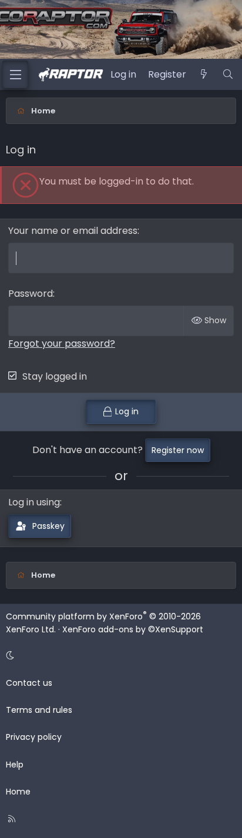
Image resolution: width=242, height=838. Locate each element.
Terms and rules (39, 710)
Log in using (34, 502)
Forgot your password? (61, 343)
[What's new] (204, 74)
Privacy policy (34, 737)
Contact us (29, 683)
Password (30, 293)
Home (18, 791)
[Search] (228, 74)
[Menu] (15, 74)
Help (14, 764)
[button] (119, 655)
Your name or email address (72, 230)
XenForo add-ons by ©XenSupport (132, 629)
